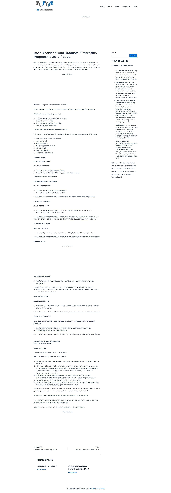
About (117, 7)
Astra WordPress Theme (97, 488)
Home (102, 7)
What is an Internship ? (47, 466)
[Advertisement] (53, 30)
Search (114, 52)
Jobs (108, 7)
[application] (111, 6)
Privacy (135, 7)
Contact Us (126, 7)
